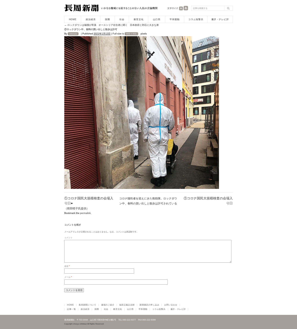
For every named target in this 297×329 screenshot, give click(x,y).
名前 (67, 266)
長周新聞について (87, 305)
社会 (121, 19)
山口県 (157, 19)
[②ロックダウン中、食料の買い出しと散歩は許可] (141, 186)
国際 (107, 19)
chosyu (73, 34)
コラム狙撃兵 (195, 19)
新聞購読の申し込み (149, 305)
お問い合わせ (170, 305)
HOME (73, 19)
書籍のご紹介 (107, 305)
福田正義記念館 (127, 305)
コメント (68, 237)
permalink (85, 213)
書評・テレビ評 (220, 19)
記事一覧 (71, 309)
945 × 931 (131, 34)
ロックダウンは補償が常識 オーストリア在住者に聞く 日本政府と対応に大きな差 (111, 25)
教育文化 (139, 19)
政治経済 (91, 19)
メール (68, 277)
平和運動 (175, 19)
